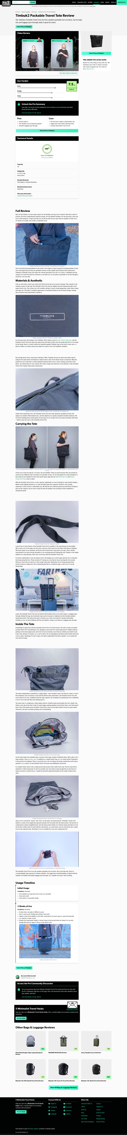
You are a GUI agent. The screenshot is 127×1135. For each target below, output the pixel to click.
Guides (90, 2)
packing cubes (32, 759)
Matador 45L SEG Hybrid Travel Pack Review (30, 1081)
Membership (122, 2)
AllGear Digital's (34, 1129)
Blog (102, 2)
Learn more (92, 6)
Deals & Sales (100, 1113)
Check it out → (90, 69)
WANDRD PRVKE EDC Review (57, 1052)
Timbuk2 (53, 12)
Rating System (100, 1119)
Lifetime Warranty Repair (24, 196)
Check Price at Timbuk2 (24, 26)
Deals (74, 2)
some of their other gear (64, 340)
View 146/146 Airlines (47, 157)
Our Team (84, 1119)
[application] (47, 53)
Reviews (96, 2)
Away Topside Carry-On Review (91, 1052)
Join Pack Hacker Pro (28, 113)
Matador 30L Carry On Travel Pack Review (61, 1081)
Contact (98, 1116)
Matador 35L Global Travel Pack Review (93, 1081)
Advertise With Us (86, 1104)
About (107, 2)
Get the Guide (21, 1018)
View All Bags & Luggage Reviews (63, 1087)
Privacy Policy (100, 1122)
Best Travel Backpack (87, 1122)
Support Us (99, 1107)
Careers (98, 1104)
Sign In (113, 2)
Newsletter (84, 1116)
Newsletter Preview (72, 1010)
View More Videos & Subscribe (68, 73)
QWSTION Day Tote (61, 477)
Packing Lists (82, 2)
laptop (23, 763)
